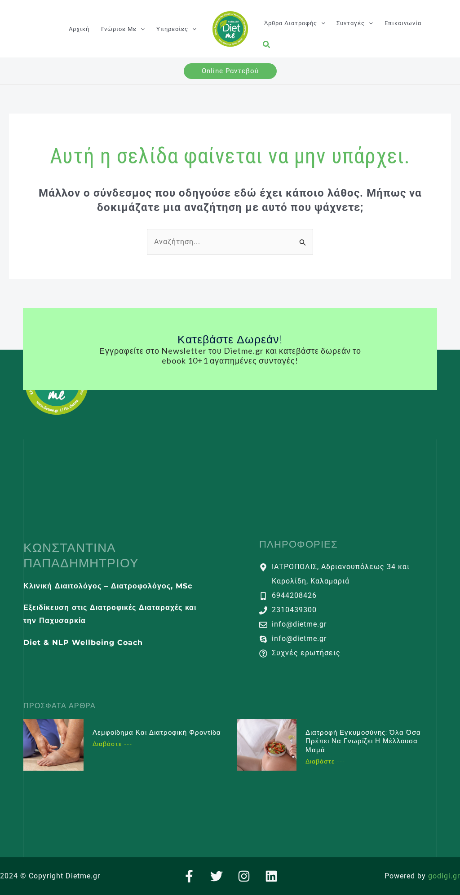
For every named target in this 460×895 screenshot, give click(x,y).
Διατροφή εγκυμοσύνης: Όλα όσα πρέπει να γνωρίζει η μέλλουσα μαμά (363, 741)
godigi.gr (444, 876)
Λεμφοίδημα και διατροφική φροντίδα (157, 732)
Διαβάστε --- (112, 744)
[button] (141, 29)
